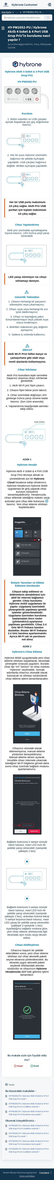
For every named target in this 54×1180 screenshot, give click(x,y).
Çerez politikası (27, 1176)
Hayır (20, 1065)
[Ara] (48, 17)
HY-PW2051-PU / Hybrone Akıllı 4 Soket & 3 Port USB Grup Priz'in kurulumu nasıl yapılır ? (29, 1142)
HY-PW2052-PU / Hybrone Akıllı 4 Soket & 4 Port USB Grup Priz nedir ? (29, 1097)
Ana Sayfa (6, 12)
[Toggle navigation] (49, 4)
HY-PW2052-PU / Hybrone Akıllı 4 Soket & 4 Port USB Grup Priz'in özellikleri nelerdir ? (29, 1105)
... (17, 12)
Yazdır (12, 1084)
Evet (36, 1065)
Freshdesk (44, 1172)
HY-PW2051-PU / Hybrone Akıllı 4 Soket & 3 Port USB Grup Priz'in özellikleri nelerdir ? (29, 1150)
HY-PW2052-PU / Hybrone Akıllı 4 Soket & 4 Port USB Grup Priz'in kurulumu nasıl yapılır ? (29, 1113)
